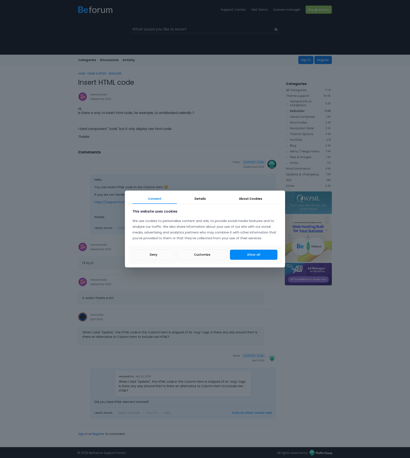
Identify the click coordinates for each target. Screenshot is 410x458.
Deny (153, 254)
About (250, 199)
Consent (154, 199)
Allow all (253, 254)
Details (200, 199)
